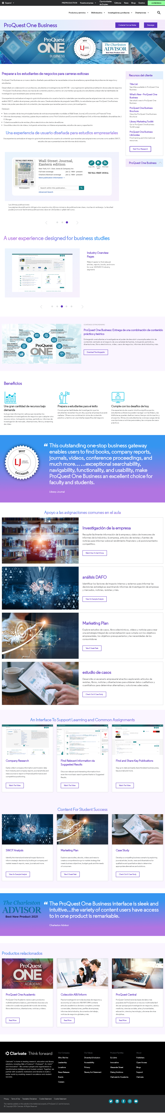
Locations (62, 1067)
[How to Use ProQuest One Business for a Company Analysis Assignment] (27, 740)
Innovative (114, 1062)
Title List (134, 84)
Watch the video (15, 785)
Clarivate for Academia (119, 1077)
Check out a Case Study (94, 694)
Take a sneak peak (92, 648)
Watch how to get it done (95, 553)
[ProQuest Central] (137, 973)
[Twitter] (111, 1101)
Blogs (133, 3)
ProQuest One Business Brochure (141, 109)
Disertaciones (142, 13)
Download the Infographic (96, 352)
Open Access (141, 1062)
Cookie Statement (45, 1099)
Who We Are (63, 1057)
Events (60, 1077)
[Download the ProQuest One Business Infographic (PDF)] (41, 344)
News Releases (63, 1072)
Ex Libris (113, 1057)
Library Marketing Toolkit (141, 121)
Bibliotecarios (98, 13)
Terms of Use (15, 1099)
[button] (47, 222)
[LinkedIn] (117, 1101)
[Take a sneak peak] (82, 829)
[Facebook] (123, 1101)
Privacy (87, 1067)
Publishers (140, 1057)
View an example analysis (95, 599)
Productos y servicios (79, 13)
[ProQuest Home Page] (12, 12)
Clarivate (139, 1077)
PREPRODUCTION (69, 3)
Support (139, 1072)
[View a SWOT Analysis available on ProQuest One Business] (27, 829)
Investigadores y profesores (120, 13)
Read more (12, 1020)
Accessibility (89, 1062)
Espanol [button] (8, 3)
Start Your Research (140, 149)
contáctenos (156, 3)
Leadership (62, 1062)
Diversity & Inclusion (92, 1057)
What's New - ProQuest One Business (143, 96)
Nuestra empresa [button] (88, 3)
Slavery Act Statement (92, 1072)
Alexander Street (116, 1067)
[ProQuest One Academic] (27, 973)
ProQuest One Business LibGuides (141, 133)
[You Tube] (136, 1101)
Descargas (150, 25)
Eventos (142, 3)
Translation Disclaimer (29, 1099)
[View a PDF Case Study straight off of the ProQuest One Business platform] (137, 829)
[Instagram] (130, 1101)
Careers (61, 1082)
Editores (118, 3)
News (126, 3)
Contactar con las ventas (127, 25)
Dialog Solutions (116, 1072)
